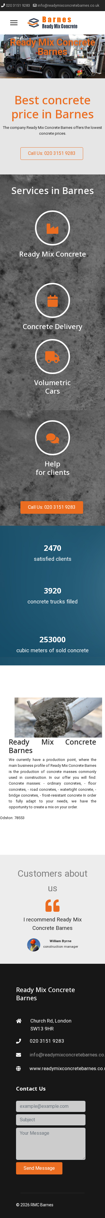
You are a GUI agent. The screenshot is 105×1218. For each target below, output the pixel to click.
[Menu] (14, 22)
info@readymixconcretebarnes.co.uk (68, 5)
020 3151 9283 (18, 5)
